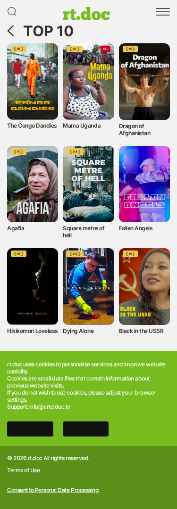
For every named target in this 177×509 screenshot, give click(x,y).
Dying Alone (78, 330)
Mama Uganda (82, 125)
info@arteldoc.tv (49, 406)
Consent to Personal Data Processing (52, 490)
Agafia (15, 228)
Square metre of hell (83, 232)
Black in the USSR (141, 330)
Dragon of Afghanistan (135, 129)
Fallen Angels (136, 228)
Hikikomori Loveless (32, 330)
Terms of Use (23, 470)
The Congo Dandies (32, 125)
